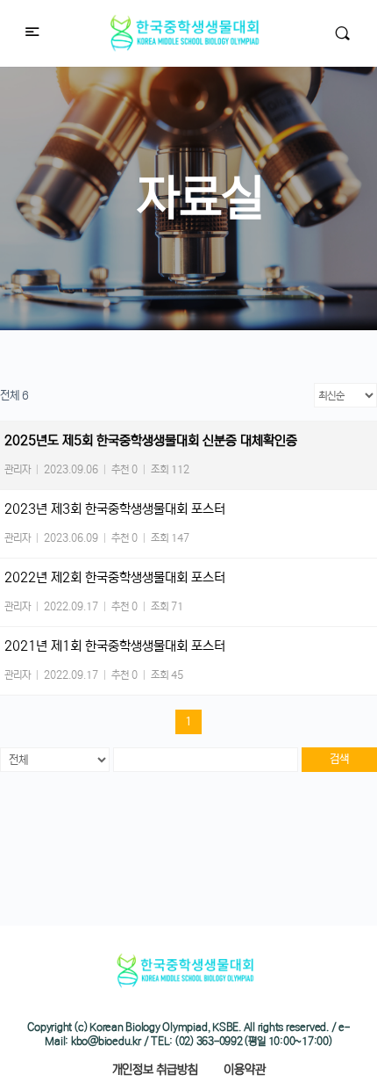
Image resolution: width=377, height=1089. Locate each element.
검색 (339, 759)
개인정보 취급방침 (155, 1070)
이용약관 (244, 1070)
